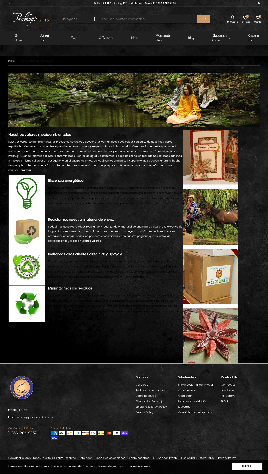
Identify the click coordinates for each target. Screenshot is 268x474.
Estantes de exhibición (192, 401)
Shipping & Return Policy (151, 407)
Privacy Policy (144, 412)
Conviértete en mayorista (195, 412)
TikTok (224, 401)
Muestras (184, 407)
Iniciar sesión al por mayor (195, 384)
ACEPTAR (247, 466)
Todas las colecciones (150, 390)
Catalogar (142, 384)
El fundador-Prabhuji (149, 401)
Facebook (227, 390)
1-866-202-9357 (22, 433)
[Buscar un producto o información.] (203, 19)
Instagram (228, 396)
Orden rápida (187, 390)
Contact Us (228, 384)
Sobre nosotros (146, 396)
